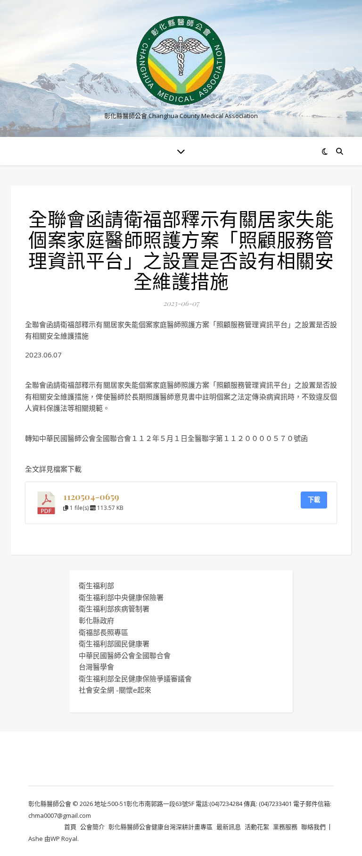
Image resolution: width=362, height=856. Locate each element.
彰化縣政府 (96, 620)
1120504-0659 (91, 496)
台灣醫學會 (96, 666)
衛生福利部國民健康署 (114, 643)
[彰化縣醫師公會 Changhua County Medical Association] (181, 60)
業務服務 (285, 826)
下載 (314, 499)
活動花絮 (257, 826)
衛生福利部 (96, 585)
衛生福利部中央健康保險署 (121, 597)
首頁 (70, 826)
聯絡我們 (313, 826)
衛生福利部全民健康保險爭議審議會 (135, 678)
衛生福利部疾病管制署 (114, 608)
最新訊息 (228, 826)
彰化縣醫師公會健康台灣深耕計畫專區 (160, 826)
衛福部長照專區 (103, 632)
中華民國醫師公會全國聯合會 (125, 655)
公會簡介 (92, 826)
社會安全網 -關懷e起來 (115, 690)
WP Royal (63, 838)
